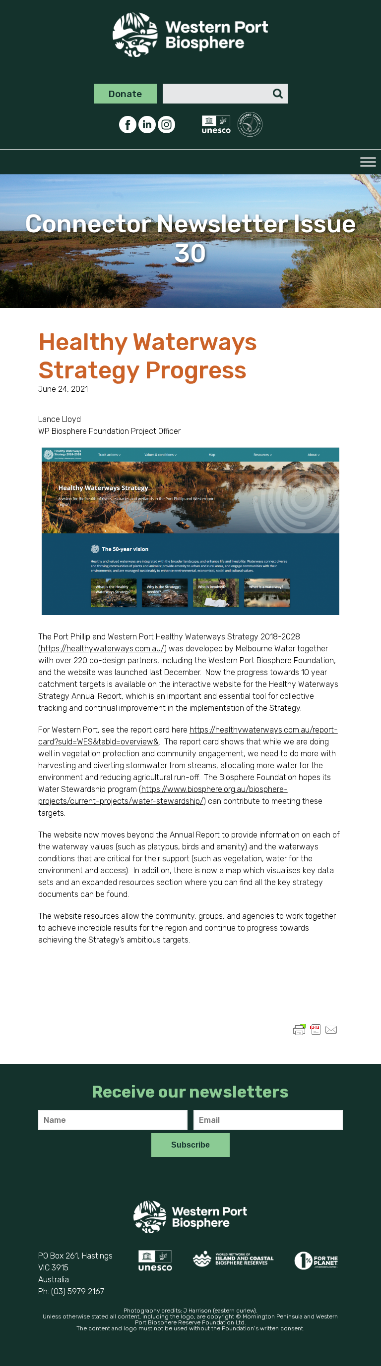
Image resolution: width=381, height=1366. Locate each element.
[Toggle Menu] (368, 162)
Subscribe (190, 1145)
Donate (125, 94)
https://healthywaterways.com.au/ (102, 648)
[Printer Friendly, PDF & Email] (315, 1034)
